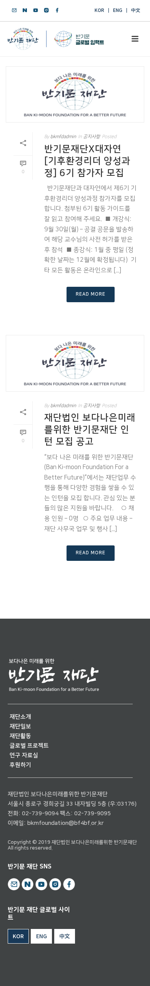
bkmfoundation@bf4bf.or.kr (65, 823)
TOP (122, 971)
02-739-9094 (40, 813)
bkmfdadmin (63, 136)
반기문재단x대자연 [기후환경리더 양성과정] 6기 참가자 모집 (87, 161)
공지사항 (91, 136)
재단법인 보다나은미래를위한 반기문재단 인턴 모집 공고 (89, 430)
